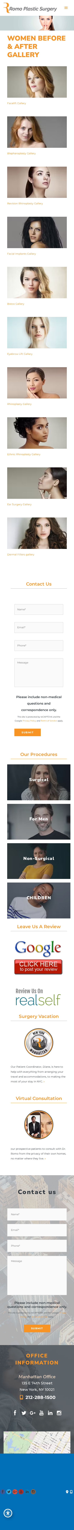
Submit (28, 732)
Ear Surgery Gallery (19, 504)
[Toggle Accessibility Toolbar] (8, 1513)
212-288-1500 (41, 1397)
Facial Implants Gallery (21, 253)
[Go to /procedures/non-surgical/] (38, 861)
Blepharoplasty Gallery (21, 153)
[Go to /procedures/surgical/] (38, 782)
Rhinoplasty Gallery (19, 404)
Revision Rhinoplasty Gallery (25, 203)
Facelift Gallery (16, 103)
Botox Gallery (15, 303)
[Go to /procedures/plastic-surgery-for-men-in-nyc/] (38, 822)
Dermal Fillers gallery (20, 554)
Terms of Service (49, 720)
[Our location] (71, 1492)
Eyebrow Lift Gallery (20, 353)
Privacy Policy (29, 720)
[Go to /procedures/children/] (38, 900)
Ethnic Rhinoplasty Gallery (23, 454)
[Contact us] (67, 1492)
